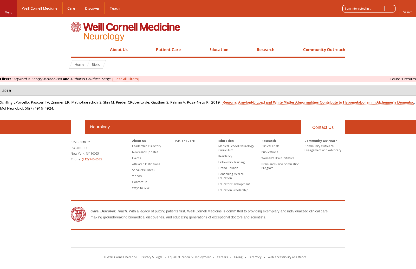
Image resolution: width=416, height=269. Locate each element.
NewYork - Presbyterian (248, 240)
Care (71, 8)
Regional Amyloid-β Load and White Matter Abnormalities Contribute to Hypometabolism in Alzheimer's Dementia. (318, 102)
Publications (269, 152)
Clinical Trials (270, 146)
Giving (238, 257)
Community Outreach (324, 49)
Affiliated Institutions (146, 164)
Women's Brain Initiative (277, 158)
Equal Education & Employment (189, 257)
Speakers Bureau (143, 170)
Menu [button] (8, 12)
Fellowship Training (231, 162)
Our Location (78, 127)
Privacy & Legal (152, 257)
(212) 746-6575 (92, 159)
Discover (92, 8)
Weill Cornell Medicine (40, 8)
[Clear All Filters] (125, 78)
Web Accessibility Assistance (287, 257)
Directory (255, 257)
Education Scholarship (233, 190)
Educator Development (234, 184)
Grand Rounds (228, 168)
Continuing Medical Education (231, 176)
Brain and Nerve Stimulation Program (280, 166)
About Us (119, 49)
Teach (115, 8)
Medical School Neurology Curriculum (236, 148)
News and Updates (145, 152)
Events (136, 158)
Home (76, 49)
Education (218, 49)
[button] (407, 8)
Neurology (100, 127)
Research (265, 49)
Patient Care (168, 49)
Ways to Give (141, 188)
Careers (222, 257)
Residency (225, 156)
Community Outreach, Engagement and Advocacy (323, 148)
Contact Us (323, 127)
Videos (137, 176)
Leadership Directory (146, 146)
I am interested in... (358, 9)
